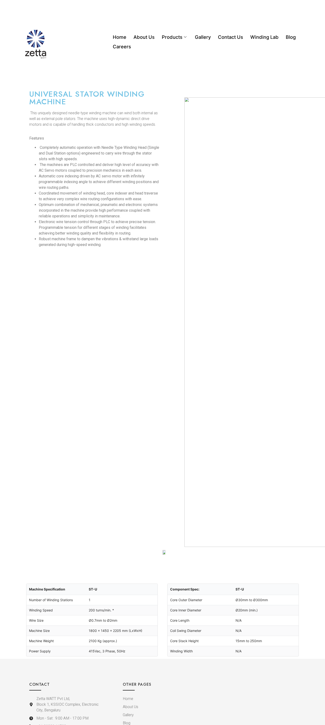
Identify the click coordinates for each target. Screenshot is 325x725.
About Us (144, 37)
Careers (122, 47)
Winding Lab (264, 37)
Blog (291, 37)
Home (119, 37)
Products (172, 37)
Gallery (203, 37)
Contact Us (230, 37)
